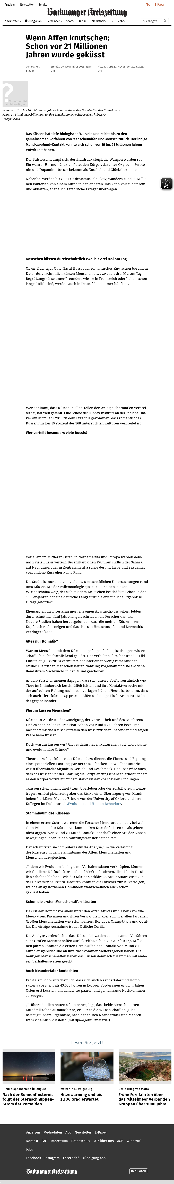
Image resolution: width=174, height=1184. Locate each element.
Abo (148, 4)
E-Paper (159, 4)
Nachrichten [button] (12, 21)
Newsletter (27, 4)
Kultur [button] (82, 21)
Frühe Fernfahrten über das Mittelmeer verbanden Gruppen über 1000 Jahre (144, 1099)
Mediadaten (53, 1132)
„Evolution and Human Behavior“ (93, 803)
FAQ (44, 1141)
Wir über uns (104, 1141)
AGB (120, 1141)
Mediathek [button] (98, 21)
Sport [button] (69, 21)
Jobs (29, 1149)
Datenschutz (80, 1141)
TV (111, 21)
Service (43, 4)
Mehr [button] (120, 21)
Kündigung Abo (94, 1158)
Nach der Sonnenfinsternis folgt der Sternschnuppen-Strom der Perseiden (28, 1099)
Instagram (52, 1158)
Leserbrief (71, 1158)
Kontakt (32, 1141)
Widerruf (133, 1141)
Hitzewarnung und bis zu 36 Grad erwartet (81, 1097)
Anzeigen (10, 4)
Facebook (33, 1158)
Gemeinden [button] (53, 21)
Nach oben (138, 1171)
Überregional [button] (33, 21)
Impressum (59, 1141)
